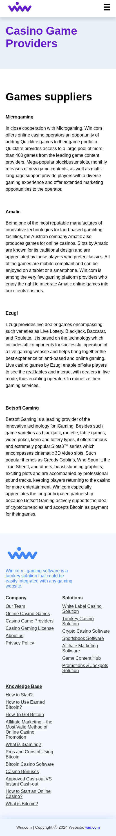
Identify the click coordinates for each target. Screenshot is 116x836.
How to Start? (19, 694)
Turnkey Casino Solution (78, 621)
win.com (92, 827)
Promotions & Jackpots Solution (85, 668)
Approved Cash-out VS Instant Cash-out (29, 781)
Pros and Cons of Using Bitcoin (29, 754)
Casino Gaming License (30, 628)
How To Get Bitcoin (25, 714)
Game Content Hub (81, 658)
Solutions (72, 597)
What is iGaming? (23, 744)
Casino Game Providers (29, 621)
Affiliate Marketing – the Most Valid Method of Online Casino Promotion (29, 730)
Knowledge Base (24, 686)
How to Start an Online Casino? (28, 794)
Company (16, 597)
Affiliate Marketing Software (80, 648)
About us (14, 635)
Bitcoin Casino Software (30, 764)
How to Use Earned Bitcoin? (25, 705)
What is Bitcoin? (22, 803)
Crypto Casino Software (86, 631)
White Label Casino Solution (82, 609)
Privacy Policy (20, 643)
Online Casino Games (28, 613)
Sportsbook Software (83, 638)
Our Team (15, 606)
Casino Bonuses (22, 771)
